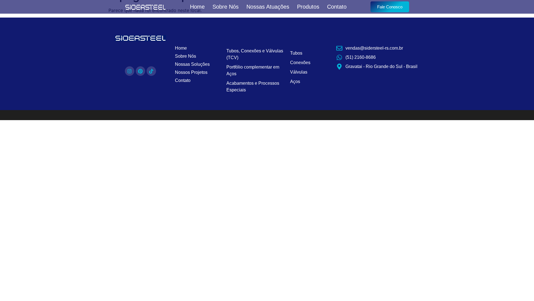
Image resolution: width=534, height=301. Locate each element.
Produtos (308, 7)
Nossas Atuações (267, 7)
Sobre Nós (225, 7)
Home (197, 7)
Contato (337, 7)
